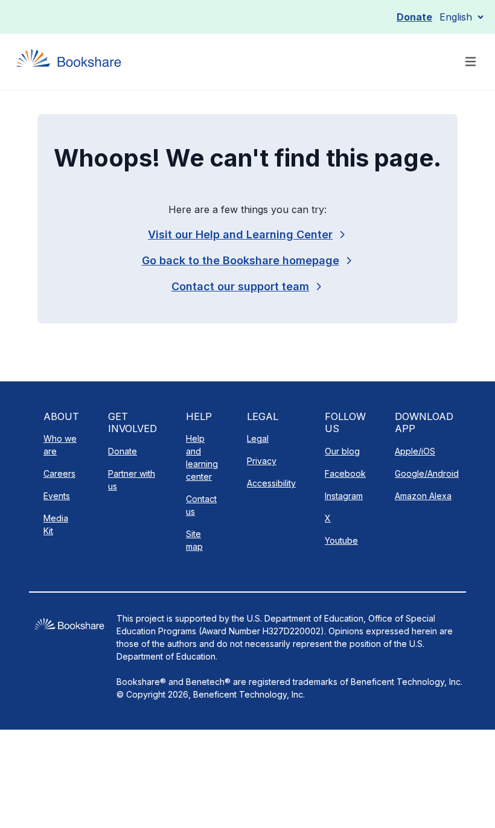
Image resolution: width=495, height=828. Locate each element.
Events (56, 496)
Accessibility (271, 483)
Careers (59, 473)
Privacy (261, 461)
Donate (414, 17)
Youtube (341, 540)
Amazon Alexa (423, 496)
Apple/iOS (415, 451)
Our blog (342, 451)
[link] (247, 286)
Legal (258, 438)
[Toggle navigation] (470, 62)
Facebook (345, 473)
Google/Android (427, 473)
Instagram (344, 496)
